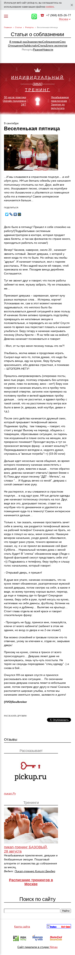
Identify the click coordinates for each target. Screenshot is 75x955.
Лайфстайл (30, 45)
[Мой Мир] (19, 214)
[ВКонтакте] (15, 214)
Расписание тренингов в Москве (31, 882)
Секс (63, 41)
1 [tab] (28, 110)
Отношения (15, 45)
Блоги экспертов (56, 45)
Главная (8, 27)
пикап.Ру (10, 793)
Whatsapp (34, 16)
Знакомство (34, 41)
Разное (37, 49)
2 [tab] (33, 110)
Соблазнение (51, 41)
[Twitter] (7, 214)
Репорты (29, 27)
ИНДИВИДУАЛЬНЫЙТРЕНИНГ (37, 83)
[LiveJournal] (11, 214)
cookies (50, 6)
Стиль (42, 45)
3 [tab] (37, 110)
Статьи (18, 27)
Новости (47, 49)
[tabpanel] (37, 89)
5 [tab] (47, 110)
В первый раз (18, 41)
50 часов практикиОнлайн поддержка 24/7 (14, 101)
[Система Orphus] (59, 927)
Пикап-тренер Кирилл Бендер (35, 871)
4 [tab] (42, 110)
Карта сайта (22, 926)
